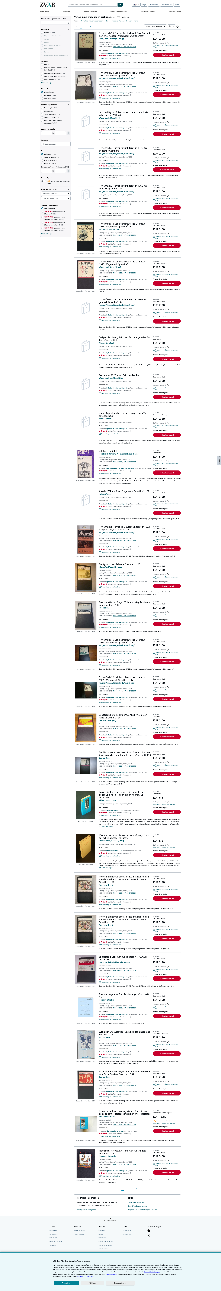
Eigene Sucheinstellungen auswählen (144, 1210)
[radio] (42, 95)
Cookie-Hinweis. (111, 1274)
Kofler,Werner (105, 494)
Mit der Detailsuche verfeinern (125, 21)
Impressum (102, 1238)
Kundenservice (127, 1234)
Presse (101, 1234)
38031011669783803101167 (124, 616)
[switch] (43, 181)
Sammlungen (66, 12)
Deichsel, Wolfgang (107, 720)
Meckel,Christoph (106, 343)
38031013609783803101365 (124, 1008)
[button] (76, 26)
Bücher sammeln (90, 12)
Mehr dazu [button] (45, 234)
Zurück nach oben (110, 1220)
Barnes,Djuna (104, 758)
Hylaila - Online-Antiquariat (117, 53)
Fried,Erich (104, 608)
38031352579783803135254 (124, 1164)
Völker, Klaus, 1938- (107, 800)
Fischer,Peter (105, 1037)
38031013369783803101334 (124, 766)
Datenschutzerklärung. (85, 1276)
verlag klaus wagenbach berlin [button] (95, 21)
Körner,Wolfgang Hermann (110, 567)
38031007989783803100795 (124, 540)
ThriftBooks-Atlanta (114, 1131)
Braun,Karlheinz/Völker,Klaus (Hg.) (114, 962)
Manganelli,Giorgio (107, 1156)
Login (144, 5)
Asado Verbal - (105, 419)
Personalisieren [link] (120, 1283)
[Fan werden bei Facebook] (148, 1231)
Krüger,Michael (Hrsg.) (109, 229)
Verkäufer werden (174, 12)
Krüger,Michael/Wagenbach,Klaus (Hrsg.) (117, 78)
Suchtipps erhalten (136, 1202)
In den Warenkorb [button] (167, 55)
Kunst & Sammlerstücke (119, 12)
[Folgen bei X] (148, 1236)
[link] (177, 26)
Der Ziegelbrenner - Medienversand (120, 468)
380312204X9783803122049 (124, 1125)
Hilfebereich (127, 1230)
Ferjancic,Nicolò (106, 885)
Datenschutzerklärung (106, 1241)
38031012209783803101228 (124, 893)
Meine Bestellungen (55, 1241)
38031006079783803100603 (124, 970)
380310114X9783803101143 (124, 691)
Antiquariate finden (147, 12)
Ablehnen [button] (92, 1283)
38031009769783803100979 (124, 47)
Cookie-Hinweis (104, 1249)
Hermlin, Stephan (106, 1000)
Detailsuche (44, 12)
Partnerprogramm (79, 1234)
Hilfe (177, 5)
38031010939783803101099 (124, 653)
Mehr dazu (45, 83)
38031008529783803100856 (124, 273)
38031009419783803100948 (124, 235)
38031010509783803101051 (124, 575)
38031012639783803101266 (124, 728)
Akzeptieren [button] (66, 1283)
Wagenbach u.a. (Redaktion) (111, 378)
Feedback (219, 460)
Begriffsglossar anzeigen (139, 1206)
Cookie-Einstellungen (152, 1272)
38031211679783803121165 (124, 1045)
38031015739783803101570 (124, 1085)
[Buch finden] (120, 5)
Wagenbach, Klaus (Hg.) (109, 118)
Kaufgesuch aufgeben (86, 1210)
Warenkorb (53, 1245)
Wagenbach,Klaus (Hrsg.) (110, 267)
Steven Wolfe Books (114, 810)
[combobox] (92, 5)
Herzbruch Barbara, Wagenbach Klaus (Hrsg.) (118, 454)
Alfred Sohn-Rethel (107, 1116)
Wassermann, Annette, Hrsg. (111, 841)
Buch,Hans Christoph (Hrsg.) (111, 39)
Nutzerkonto (154, 5)
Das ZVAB (102, 1230)
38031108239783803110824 (124, 462)
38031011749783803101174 (124, 86)
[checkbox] (42, 33)
